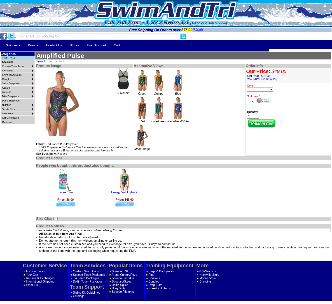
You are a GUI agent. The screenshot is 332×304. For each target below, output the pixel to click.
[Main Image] (142, 135)
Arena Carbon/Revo (124, 274)
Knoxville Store (209, 274)
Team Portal (8, 57)
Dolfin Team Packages (88, 281)
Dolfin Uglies (120, 285)
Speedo (41, 61)
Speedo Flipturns (123, 291)
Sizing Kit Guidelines (86, 292)
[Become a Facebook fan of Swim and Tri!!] (4, 36)
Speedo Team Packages (89, 274)
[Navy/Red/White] (178, 107)
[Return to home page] (166, 10)
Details (199, 29)
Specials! (7, 62)
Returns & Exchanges (40, 278)
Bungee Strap (65, 192)
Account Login (35, 271)
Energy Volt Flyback (124, 192)
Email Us (32, 285)
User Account (96, 45)
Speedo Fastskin (123, 278)
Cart (117, 45)
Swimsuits (13, 45)
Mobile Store (207, 278)
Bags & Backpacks (161, 271)
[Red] (142, 107)
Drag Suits (119, 288)
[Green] (142, 80)
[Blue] (178, 80)
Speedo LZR (120, 271)
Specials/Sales (121, 281)
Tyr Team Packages (86, 278)
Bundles (154, 281)
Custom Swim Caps (86, 271)
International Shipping (40, 281)
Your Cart (32, 274)
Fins (151, 274)
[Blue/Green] (158, 107)
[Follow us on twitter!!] (12, 36)
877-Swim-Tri (208, 271)
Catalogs (78, 296)
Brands (33, 45)
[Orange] (158, 80)
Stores (74, 45)
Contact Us (54, 45)
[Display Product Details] (65, 205)
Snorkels (154, 278)
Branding (205, 281)
